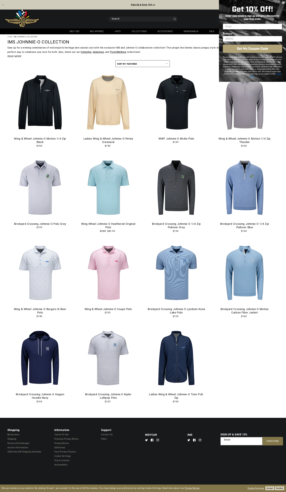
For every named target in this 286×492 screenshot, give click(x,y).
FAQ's (104, 439)
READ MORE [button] (14, 56)
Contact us (107, 434)
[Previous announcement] (3, 5)
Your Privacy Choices (65, 452)
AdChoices (59, 447)
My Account (13, 434)
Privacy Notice (61, 443)
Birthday (228, 33)
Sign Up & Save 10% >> (143, 4)
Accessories (165, 31)
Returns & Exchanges (18, 443)
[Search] (174, 20)
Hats (118, 31)
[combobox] (143, 19)
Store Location (62, 460)
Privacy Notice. (192, 488)
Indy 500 (74, 31)
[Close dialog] (283, 2)
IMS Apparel (97, 31)
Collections (139, 31)
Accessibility (60, 464)
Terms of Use (61, 434)
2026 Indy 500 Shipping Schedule (24, 452)
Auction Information (17, 447)
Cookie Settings (62, 456)
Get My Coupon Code (252, 49)
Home (9, 37)
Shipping (11, 439)
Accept (269, 488)
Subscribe (272, 441)
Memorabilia (191, 31)
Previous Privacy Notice (66, 439)
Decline (279, 488)
